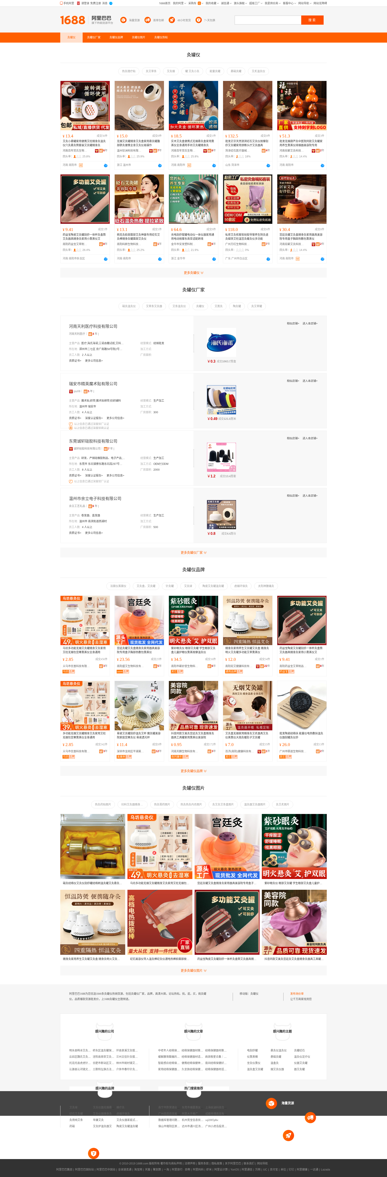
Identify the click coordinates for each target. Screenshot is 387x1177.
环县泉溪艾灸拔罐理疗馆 (131, 1050)
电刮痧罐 (252, 1050)
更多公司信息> (94, 360)
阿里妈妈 (198, 1169)
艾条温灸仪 (179, 306)
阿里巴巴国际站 (84, 1169)
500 (155, 527)
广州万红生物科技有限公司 (237, 244)
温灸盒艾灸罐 (255, 1069)
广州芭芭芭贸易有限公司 (173, 1113)
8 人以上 (87, 469)
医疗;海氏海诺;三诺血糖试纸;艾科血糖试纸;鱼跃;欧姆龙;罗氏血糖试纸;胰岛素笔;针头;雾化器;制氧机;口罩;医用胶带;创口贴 (103, 343)
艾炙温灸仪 (258, 71)
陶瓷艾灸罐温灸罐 (213, 586)
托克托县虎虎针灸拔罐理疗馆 (86, 1063)
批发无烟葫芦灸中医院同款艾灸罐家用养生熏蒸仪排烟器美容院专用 (301, 143)
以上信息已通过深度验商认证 (91, 428)
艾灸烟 (171, 71)
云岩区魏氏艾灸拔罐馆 (82, 1056)
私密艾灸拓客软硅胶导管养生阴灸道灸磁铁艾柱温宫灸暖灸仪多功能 (246, 236)
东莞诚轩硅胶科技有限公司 (93, 441)
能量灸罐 (215, 71)
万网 (257, 1169)
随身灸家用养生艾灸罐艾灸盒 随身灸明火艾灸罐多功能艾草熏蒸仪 (247, 650)
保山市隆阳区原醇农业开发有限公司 (179, 1126)
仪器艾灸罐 (300, 1063)
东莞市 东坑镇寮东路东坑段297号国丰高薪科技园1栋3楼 (101, 464)
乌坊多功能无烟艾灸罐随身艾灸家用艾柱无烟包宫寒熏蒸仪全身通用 (84, 650)
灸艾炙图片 (282, 804)
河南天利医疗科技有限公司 (93, 326)
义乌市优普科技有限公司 (77, 666)
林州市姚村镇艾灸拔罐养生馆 (133, 1063)
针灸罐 (170, 586)
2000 (156, 469)
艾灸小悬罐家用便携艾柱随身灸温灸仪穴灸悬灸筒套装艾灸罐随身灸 (84, 143)
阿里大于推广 (190, 1113)
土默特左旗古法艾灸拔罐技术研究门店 (115, 1069)
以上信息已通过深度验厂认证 (91, 424)
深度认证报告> (94, 418)
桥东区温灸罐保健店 (105, 1050)
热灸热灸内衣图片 (191, 804)
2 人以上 (87, 355)
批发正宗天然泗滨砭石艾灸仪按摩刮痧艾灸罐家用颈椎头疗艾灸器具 (246, 143)
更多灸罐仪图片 (192, 970)
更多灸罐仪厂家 (192, 552)
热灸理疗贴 (128, 71)
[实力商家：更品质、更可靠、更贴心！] (71, 391)
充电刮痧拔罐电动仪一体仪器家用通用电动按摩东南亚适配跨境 (192, 236)
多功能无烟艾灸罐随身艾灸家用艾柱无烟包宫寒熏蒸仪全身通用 (84, 735)
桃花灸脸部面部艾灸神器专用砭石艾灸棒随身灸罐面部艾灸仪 (138, 236)
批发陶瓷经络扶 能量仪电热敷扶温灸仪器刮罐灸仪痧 (301, 735)
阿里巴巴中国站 (106, 1169)
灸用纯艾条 (76, 1120)
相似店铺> (293, 323)
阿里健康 (302, 1169)
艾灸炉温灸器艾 (102, 1126)
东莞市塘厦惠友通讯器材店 (198, 1107)
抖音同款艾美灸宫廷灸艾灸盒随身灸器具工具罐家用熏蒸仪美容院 (192, 735)
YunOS (234, 1169)
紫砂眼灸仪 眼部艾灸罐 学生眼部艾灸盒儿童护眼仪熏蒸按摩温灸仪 (193, 650)
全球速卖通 (124, 1169)
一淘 (166, 1169)
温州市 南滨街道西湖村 (93, 521)
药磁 (72, 1126)
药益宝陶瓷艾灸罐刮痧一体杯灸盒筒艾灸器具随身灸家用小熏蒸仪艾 (84, 236)
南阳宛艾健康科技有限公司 (239, 666)
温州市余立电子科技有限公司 (95, 499)
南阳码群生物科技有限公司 (129, 244)
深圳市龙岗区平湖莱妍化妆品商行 (131, 751)
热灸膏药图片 (162, 804)
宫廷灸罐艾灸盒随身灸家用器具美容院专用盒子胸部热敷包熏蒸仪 (301, 236)
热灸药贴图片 (103, 804)
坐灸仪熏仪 (253, 1063)
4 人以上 (87, 412)
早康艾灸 (98, 1120)
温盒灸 (275, 1063)
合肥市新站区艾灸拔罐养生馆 (110, 1063)
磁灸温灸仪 (129, 306)
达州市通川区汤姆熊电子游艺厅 (200, 1126)
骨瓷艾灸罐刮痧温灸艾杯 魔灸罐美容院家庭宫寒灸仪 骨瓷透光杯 (139, 735)
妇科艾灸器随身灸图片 (134, 804)
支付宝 (274, 1169)
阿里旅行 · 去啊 (181, 1169)
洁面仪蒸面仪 (118, 586)
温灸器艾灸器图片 (255, 804)
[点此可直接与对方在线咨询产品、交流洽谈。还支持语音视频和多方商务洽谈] (106, 165)
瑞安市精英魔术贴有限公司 (93, 384)
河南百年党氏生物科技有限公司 (75, 150)
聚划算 (157, 1169)
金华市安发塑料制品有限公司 (183, 244)
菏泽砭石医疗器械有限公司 (237, 150)
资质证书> (75, 360)
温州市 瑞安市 (87, 406)
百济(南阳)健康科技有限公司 (239, 751)
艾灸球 (188, 586)
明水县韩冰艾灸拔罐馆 (82, 1050)
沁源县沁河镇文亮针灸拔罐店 (86, 1069)
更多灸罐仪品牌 (192, 771)
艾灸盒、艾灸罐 (146, 586)
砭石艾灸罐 (76, 1113)
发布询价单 (297, 993)
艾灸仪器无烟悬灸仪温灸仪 (109, 1107)
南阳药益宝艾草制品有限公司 (75, 244)
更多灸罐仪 (192, 272)
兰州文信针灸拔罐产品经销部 (133, 1056)
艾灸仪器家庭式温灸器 (129, 1120)
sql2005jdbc (211, 1120)
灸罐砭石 (299, 1050)
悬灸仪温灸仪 (279, 1050)
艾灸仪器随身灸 (102, 1113)
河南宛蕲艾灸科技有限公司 (292, 150)
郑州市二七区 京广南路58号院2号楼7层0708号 (101, 349)
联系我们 (249, 1163)
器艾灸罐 (299, 1069)
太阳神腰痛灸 (266, 586)
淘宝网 (138, 1169)
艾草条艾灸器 (154, 306)
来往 (283, 1169)
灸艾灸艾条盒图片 (223, 804)
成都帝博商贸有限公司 (218, 1113)
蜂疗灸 (120, 1107)
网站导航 (262, 1163)
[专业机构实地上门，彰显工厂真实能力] (71, 424)
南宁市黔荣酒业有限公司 (173, 1107)
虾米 (209, 1169)
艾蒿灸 (219, 306)
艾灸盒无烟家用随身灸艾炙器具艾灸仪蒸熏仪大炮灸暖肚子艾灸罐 (246, 735)
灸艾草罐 (256, 306)
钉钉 (291, 1169)
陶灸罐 (237, 306)
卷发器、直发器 (90, 515)
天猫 (147, 1169)
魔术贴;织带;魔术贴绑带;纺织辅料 (101, 400)
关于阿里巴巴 (233, 1163)
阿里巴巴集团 (64, 1169)
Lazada (325, 1169)
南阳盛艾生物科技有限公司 (131, 666)
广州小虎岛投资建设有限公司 (222, 1126)
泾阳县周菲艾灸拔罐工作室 (109, 1056)
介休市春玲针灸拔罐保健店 (132, 1069)
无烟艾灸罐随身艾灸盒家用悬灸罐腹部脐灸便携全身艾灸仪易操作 (138, 143)
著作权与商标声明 (171, 1163)
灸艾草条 (151, 71)
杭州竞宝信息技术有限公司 (198, 1120)
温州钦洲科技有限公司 (129, 150)
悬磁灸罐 (236, 71)
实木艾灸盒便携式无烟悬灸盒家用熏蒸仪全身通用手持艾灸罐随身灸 (192, 143)
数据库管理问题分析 (170, 1120)
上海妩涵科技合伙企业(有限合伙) (225, 1107)
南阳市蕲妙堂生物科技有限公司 (185, 666)
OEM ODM (160, 464)
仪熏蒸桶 (252, 1056)
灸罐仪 (200, 306)
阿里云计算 (221, 1169)
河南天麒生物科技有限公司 (185, 751)
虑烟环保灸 (241, 586)
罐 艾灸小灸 (192, 71)
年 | (95, 333)
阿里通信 (247, 1169)
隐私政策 (216, 1163)
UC (265, 1169)
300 (155, 412)
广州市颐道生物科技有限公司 (294, 751)
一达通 (314, 1169)
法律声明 (190, 1163)
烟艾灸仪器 (277, 1069)
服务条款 (203, 1163)
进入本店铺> (310, 323)
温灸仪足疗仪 (302, 1056)
